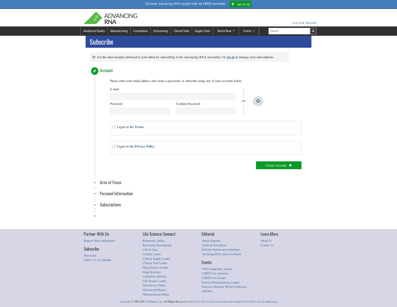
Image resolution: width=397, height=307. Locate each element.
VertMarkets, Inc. (154, 301)
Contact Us (267, 245)
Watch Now (224, 31)
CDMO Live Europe (214, 278)
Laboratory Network (154, 276)
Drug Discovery (152, 272)
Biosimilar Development (157, 245)
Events (247, 31)
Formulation (140, 31)
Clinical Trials (181, 31)
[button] (94, 71)
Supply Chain (202, 31)
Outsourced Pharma (154, 290)
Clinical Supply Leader (156, 259)
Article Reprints (211, 241)
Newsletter (90, 255)
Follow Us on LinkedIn (97, 260)
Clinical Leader (152, 254)
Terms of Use (194, 301)
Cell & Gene (150, 249)
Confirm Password (188, 103)
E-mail (114, 89)
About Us (266, 241)
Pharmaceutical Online (156, 294)
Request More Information (99, 241)
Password (116, 103)
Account (106, 70)
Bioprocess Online (154, 241)
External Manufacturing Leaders (221, 282)
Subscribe (310, 23)
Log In (297, 23)
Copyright (125, 301)
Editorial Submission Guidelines (221, 249)
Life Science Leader (154, 281)
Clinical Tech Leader (155, 263)
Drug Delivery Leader (155, 267)
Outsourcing (160, 31)
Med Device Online (154, 285)
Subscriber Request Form (236, 301)
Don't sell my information (263, 301)
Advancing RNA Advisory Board (221, 254)
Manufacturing (119, 31)
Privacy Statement (211, 301)
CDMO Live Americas (215, 273)
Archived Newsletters (214, 245)
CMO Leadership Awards (217, 269)
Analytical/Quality (94, 31)
